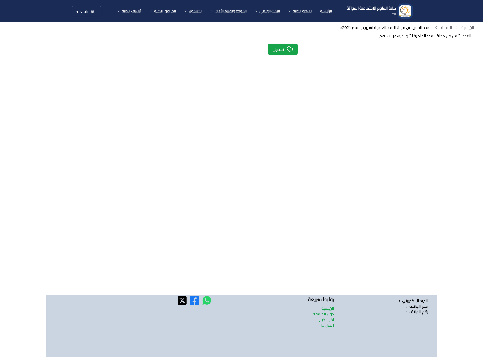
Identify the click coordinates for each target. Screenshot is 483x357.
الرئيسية (326, 11)
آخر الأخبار (326, 319)
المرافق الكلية (165, 11)
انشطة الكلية (302, 11)
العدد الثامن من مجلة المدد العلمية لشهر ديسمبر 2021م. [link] (385, 27)
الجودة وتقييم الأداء (231, 11)
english (82, 11)
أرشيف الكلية (131, 11)
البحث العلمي (269, 11)
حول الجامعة (323, 314)
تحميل (278, 49)
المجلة (446, 27)
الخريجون (195, 11)
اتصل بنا (327, 325)
